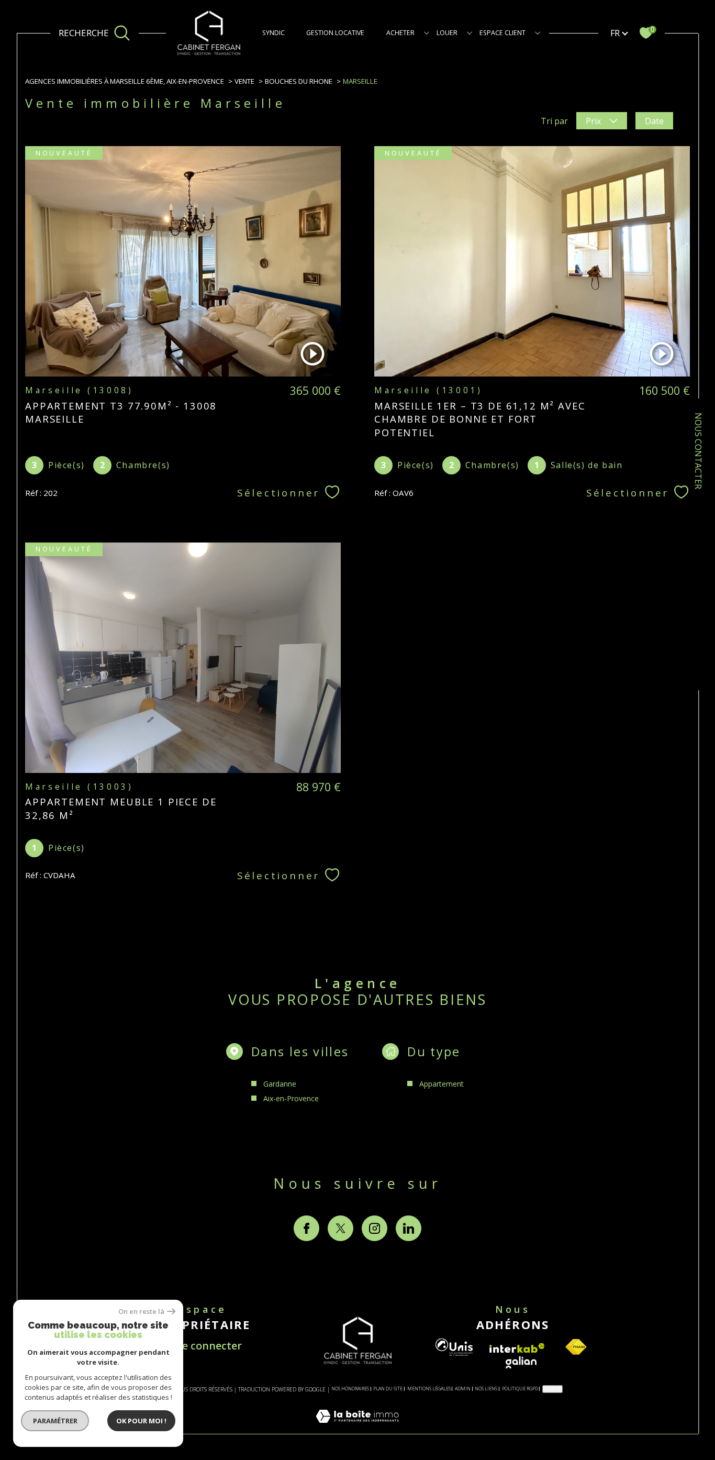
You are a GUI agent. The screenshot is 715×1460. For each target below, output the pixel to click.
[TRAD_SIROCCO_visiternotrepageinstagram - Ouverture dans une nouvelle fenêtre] (374, 1228)
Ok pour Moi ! (141, 1420)
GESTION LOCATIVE (335, 32)
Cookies (552, 1388)
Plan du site (388, 1388)
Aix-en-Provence (291, 1098)
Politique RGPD (520, 1388)
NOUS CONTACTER (698, 451)
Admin (463, 1388)
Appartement (441, 1084)
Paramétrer (55, 1420)
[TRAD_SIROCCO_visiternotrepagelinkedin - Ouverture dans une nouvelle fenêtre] (408, 1228)
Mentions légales (429, 1388)
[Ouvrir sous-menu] (426, 32)
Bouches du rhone (298, 81)
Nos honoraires (350, 1388)
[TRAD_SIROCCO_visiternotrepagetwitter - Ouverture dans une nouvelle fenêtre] (340, 1228)
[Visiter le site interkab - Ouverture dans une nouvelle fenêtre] (517, 1348)
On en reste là (141, 1311)
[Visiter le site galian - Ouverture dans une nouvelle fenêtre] (521, 1362)
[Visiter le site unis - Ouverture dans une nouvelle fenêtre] (454, 1347)
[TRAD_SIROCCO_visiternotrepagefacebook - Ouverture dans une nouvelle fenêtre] (306, 1228)
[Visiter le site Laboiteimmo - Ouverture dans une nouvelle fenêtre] (357, 1428)
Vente (244, 81)
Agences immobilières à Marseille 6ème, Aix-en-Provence (124, 81)
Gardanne (279, 1084)
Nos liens (486, 1388)
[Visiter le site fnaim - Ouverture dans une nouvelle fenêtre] (576, 1347)
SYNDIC (273, 32)
